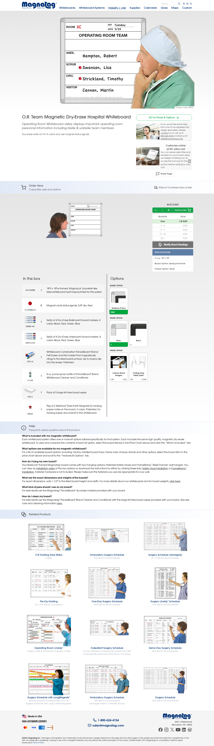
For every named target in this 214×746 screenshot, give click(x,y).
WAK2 (30, 414)
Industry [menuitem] (117, 7)
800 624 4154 (167, 136)
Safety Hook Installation (155, 468)
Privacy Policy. (38, 742)
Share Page (166, 173)
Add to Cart (180, 210)
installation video (45, 468)
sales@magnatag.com (172, 139)
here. (59, 503)
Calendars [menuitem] (150, 7)
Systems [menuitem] (92, 7)
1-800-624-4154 (108, 720)
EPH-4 (30, 361)
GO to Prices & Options (162, 117)
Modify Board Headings (176, 244)
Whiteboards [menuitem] (67, 7)
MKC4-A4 (30, 342)
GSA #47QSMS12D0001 (34, 721)
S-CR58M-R (30, 310)
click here (175, 481)
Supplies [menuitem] (135, 7)
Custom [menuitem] (187, 7)
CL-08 (30, 380)
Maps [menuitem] (174, 7)
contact (165, 133)
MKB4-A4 (30, 326)
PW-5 (30, 396)
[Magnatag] (177, 716)
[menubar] (125, 8)
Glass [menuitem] (164, 7)
